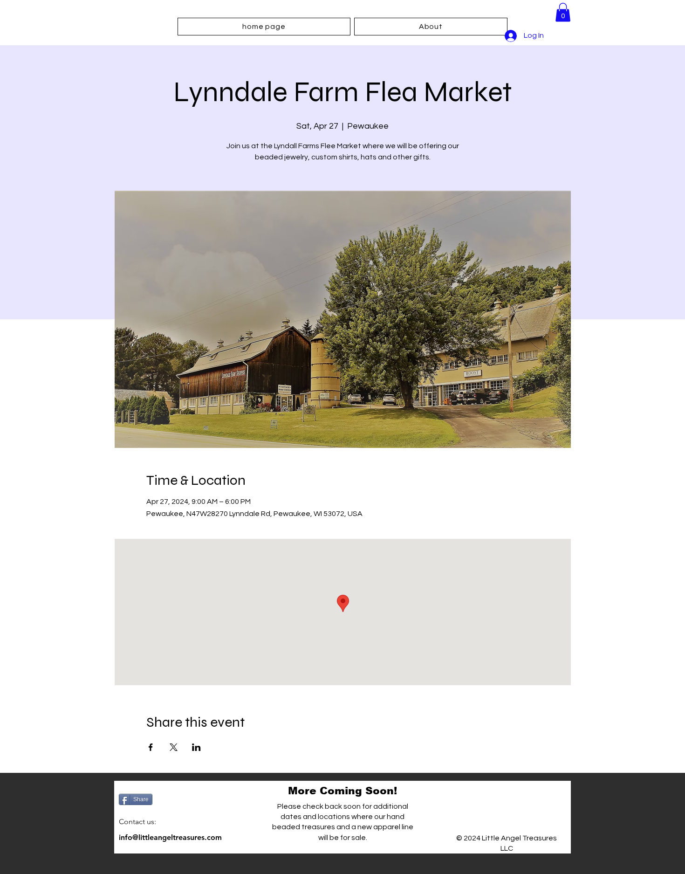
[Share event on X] (173, 747)
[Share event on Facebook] (150, 747)
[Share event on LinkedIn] (196, 747)
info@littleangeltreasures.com (170, 837)
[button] (563, 12)
